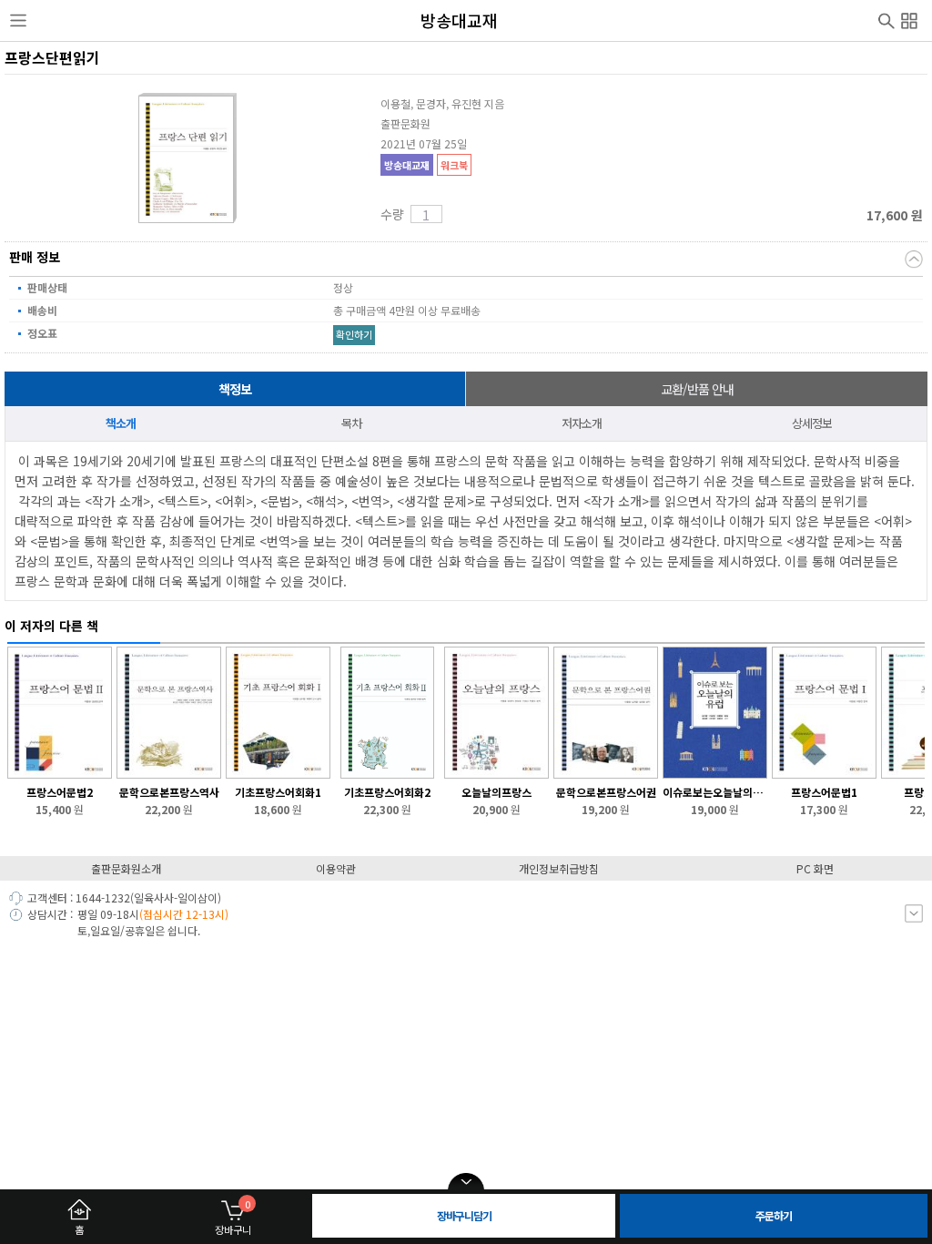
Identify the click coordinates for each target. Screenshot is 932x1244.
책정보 (234, 389)
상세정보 (812, 423)
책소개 (121, 423)
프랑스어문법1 (824, 792)
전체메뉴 (909, 18)
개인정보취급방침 (559, 868)
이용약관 (336, 868)
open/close (466, 1182)
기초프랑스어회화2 (387, 792)
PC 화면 (815, 868)
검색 (886, 19)
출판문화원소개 (126, 868)
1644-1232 (103, 897)
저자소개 (582, 423)
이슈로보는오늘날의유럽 (715, 792)
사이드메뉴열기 (18, 21)
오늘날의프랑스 (496, 792)
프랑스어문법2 (59, 792)
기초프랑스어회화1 (278, 792)
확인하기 (354, 334)
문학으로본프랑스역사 (169, 792)
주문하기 (773, 1215)
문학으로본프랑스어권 (606, 792)
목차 (351, 423)
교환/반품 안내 (697, 389)
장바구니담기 (464, 1215)
